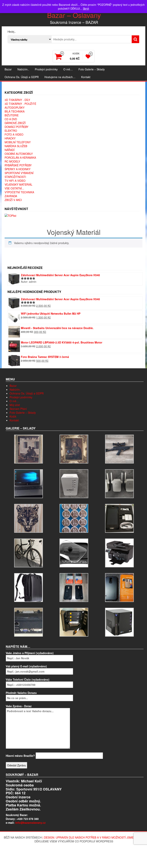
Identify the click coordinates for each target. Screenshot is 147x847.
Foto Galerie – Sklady (91, 69)
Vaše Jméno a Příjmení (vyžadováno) (30, 653)
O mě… (68, 69)
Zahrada (11, 196)
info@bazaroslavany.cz (30, 822)
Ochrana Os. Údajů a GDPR (22, 77)
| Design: (49, 837)
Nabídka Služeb (16, 146)
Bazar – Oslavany (74, 15)
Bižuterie (12, 115)
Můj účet (15, 405)
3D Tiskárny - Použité (20, 104)
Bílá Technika (14, 111)
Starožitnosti (15, 177)
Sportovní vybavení (19, 173)
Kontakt (85, 77)
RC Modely (12, 161)
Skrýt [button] (86, 8)
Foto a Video (14, 134)
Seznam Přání (18, 409)
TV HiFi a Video (15, 181)
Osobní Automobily (19, 154)
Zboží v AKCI (13, 200)
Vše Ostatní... (14, 188)
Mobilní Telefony (18, 142)
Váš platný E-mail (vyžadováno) (26, 666)
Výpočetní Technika (19, 192)
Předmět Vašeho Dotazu (21, 693)
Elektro (11, 131)
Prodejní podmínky (46, 69)
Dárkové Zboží (15, 123)
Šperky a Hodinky (17, 169)
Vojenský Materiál (18, 184)
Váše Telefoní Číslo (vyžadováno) (27, 679)
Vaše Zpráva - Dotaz (19, 706)
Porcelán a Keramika (20, 157)
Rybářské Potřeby (18, 165)
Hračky (10, 138)
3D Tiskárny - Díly (17, 100)
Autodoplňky (14, 107)
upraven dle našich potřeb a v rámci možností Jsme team (99, 837)
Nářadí (10, 150)
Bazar (8, 69)
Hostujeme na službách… (59, 77)
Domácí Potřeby (16, 127)
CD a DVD (11, 119)
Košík (13, 416)
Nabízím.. (23, 69)
